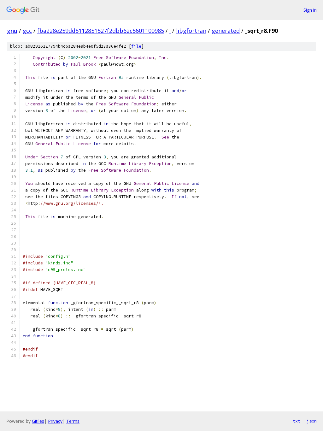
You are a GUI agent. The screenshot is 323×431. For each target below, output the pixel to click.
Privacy (55, 421)
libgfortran (191, 30)
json (312, 421)
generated (226, 30)
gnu (12, 30)
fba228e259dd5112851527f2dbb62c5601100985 (100, 30)
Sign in (310, 10)
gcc (27, 30)
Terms (72, 421)
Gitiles (38, 421)
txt (296, 421)
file (136, 46)
